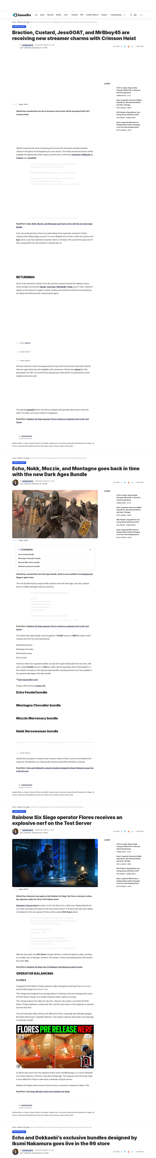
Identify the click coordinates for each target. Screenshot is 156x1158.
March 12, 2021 (71, 218)
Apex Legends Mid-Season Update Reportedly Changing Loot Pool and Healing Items (128, 124)
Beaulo (43, 287)
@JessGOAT (70, 172)
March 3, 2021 (71, 948)
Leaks (129, 130)
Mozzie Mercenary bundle (29, 562)
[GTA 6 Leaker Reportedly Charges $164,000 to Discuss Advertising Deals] (109, 91)
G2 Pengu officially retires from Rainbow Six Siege (48, 1091)
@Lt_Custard (59, 172)
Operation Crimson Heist (26, 905)
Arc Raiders (120, 117)
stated (77, 369)
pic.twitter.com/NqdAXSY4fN (66, 184)
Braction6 (76, 155)
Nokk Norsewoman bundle (29, 566)
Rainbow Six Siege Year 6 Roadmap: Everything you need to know (54, 967)
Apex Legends (121, 108)
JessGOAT (31, 158)
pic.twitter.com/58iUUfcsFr (41, 944)
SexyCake (51, 287)
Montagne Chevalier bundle (29, 558)
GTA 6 (129, 95)
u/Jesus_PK (40, 686)
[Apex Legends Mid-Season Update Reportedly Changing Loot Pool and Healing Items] (109, 125)
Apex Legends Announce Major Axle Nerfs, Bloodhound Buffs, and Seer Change (129, 102)
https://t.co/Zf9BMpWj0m (56, 938)
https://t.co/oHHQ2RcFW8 (59, 941)
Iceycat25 (30, 410)
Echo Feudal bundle (26, 554)
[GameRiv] (21, 15)
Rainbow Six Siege (19, 26)
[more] (124, 15)
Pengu (70, 287)
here (18, 240)
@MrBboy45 (48, 172)
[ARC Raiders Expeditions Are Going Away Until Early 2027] (109, 115)
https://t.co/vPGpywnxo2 (43, 184)
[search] (131, 15)
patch (42, 896)
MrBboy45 (86, 155)
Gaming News (121, 95)
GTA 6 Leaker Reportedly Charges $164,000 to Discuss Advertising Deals (128, 90)
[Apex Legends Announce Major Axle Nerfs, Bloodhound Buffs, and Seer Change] (109, 103)
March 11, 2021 (71, 620)
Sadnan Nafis (27, 45)
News (129, 108)
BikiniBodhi (61, 287)
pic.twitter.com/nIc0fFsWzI (55, 616)
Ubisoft (28, 343)
